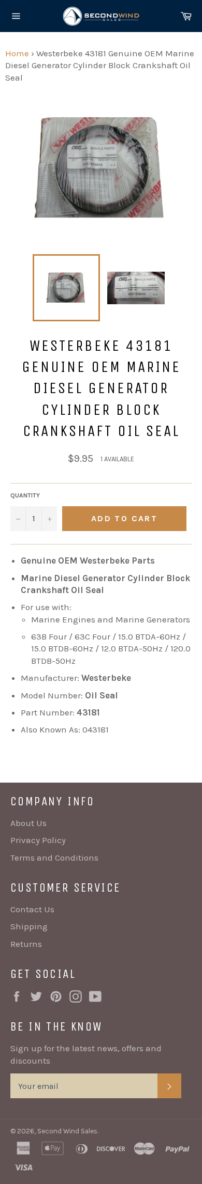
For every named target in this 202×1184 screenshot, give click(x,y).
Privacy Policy (38, 840)
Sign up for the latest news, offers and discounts (86, 1054)
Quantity (25, 495)
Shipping (29, 926)
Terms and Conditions (54, 857)
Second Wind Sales (67, 1131)
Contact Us (32, 909)
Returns (26, 944)
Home (17, 53)
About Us (28, 823)
